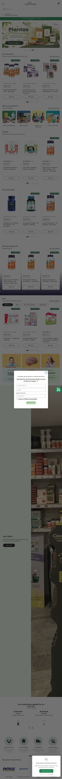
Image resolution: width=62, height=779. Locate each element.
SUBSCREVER (31, 402)
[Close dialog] (46, 372)
